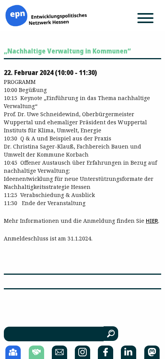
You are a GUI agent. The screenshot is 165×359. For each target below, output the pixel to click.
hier (152, 220)
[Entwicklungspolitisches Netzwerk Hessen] (46, 14)
